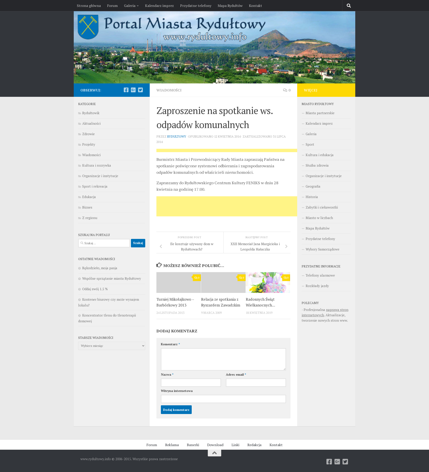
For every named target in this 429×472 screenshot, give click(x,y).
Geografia (313, 186)
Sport (310, 144)
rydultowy (176, 136)
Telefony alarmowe (320, 275)
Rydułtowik (90, 113)
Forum (112, 5)
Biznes (87, 207)
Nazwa (167, 374)
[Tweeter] (140, 90)
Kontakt (255, 5)
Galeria (129, 5)
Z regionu (89, 217)
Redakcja (254, 444)
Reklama (172, 444)
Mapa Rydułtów (230, 5)
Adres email (236, 374)
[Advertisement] (237, 151)
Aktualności (91, 123)
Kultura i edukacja (320, 155)
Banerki (193, 444)
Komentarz (170, 344)
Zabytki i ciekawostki (322, 207)
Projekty (88, 144)
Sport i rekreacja (94, 186)
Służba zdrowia (317, 165)
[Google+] (133, 90)
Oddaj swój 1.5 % (95, 289)
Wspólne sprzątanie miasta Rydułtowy (111, 278)
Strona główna (89, 5)
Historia (312, 197)
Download (215, 444)
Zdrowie (88, 134)
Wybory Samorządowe (322, 249)
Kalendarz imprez (159, 5)
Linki (235, 444)
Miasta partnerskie (320, 113)
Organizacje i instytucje (100, 176)
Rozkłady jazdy (317, 286)
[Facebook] (126, 90)
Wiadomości (168, 90)
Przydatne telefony (195, 5)
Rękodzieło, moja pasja (99, 268)
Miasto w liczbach (319, 217)
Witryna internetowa (177, 391)
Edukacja (89, 197)
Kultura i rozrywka (96, 165)
